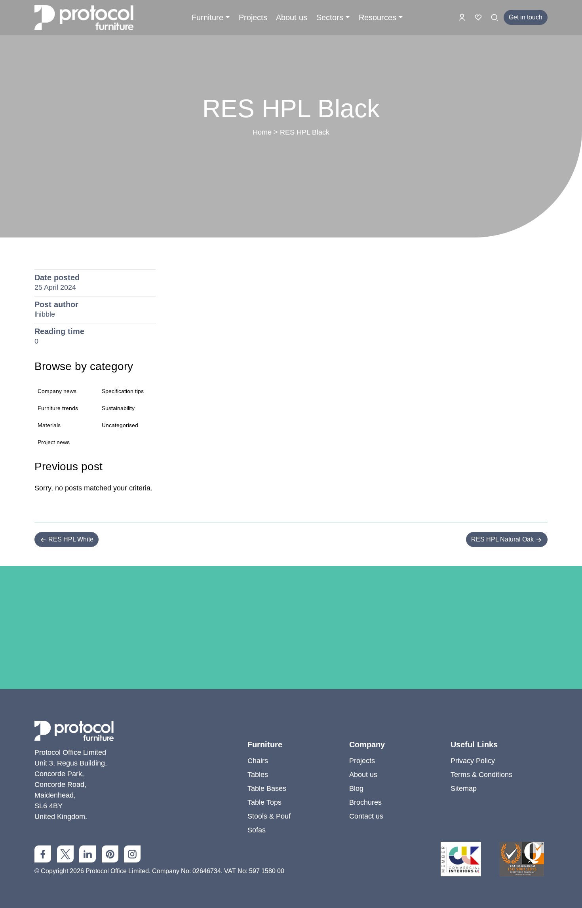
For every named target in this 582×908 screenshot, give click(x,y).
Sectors (329, 17)
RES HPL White (70, 539)
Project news (54, 442)
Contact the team (291, 694)
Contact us (366, 816)
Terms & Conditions (481, 775)
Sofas (256, 830)
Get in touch (525, 17)
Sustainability (118, 408)
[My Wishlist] (479, 17)
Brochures (365, 802)
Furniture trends (58, 408)
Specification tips (123, 391)
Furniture (207, 17)
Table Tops (264, 802)
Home (262, 132)
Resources (377, 17)
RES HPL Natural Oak (503, 539)
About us (291, 17)
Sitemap (464, 788)
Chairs (257, 761)
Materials (49, 425)
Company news (57, 391)
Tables (257, 775)
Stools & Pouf (269, 816)
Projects (253, 17)
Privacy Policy (473, 761)
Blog (356, 788)
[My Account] (463, 17)
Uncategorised (120, 425)
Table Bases (266, 788)
